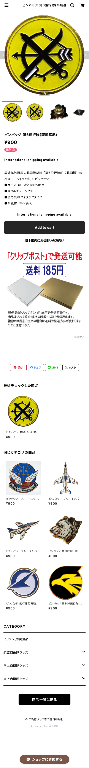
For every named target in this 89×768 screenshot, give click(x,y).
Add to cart (44, 227)
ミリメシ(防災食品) (16, 639)
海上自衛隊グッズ (15, 679)
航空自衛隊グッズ (15, 652)
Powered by (40, 726)
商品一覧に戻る (44, 700)
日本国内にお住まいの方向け (44, 240)
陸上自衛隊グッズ (15, 665)
